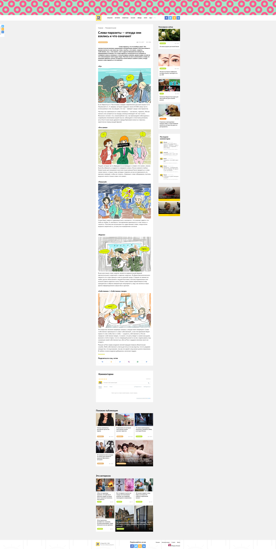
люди (99, 501)
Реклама (158, 542)
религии (119, 501)
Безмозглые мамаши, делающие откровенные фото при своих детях (178, 155)
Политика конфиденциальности (107, 544)
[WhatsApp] (137, 361)
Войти (178, 542)
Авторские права (166, 542)
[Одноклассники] (2, 29)
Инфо (145, 17)
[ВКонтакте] (2, 32)
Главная (100, 28)
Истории (117, 17)
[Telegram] (146, 361)
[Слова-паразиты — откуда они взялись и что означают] (124, 85)
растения (162, 43)
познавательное (110, 28)
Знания (133, 17)
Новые (100, 386)
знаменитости (101, 436)
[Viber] (128, 361)
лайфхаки (162, 68)
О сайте (173, 542)
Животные (125, 17)
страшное (139, 436)
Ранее (111, 386)
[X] (2, 26)
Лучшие (105, 386)
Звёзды (139, 17)
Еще (150, 17)
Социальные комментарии (143, 398)
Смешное (109, 17)
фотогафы (139, 501)
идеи (161, 93)
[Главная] (98, 18)
